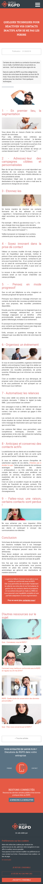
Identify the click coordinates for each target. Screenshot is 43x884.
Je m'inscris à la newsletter (21, 800)
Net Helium (11, 4)
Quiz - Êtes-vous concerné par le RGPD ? (17, 727)
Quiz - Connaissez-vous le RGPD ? (14, 642)
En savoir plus (6, 860)
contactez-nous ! (29, 600)
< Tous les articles (21, 738)
